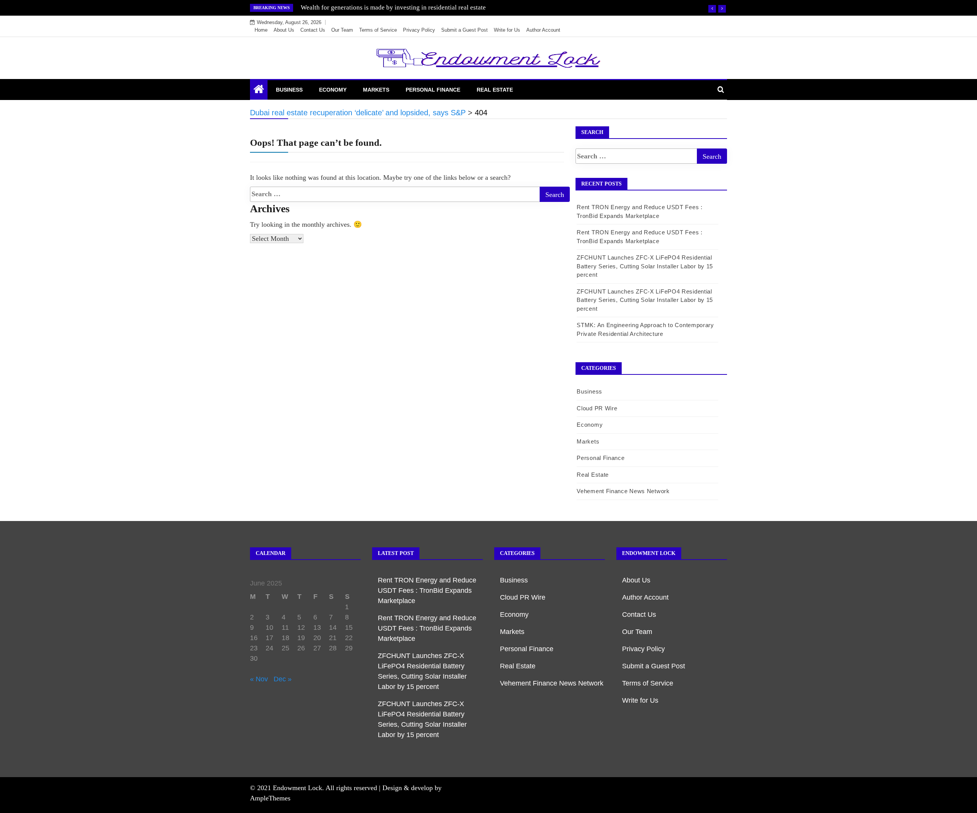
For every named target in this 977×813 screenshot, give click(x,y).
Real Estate (495, 90)
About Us (284, 30)
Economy (333, 90)
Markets (376, 90)
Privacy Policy (419, 30)
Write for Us (507, 30)
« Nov (259, 679)
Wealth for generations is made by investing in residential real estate (393, 7)
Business (289, 90)
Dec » (283, 679)
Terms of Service (378, 30)
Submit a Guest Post (464, 30)
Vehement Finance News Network (623, 491)
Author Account (543, 30)
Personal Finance (433, 90)
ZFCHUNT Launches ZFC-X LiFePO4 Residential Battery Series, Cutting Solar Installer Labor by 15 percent (645, 266)
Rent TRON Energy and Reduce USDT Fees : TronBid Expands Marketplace (427, 590)
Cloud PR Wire (597, 408)
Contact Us (312, 30)
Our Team (342, 30)
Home (261, 30)
